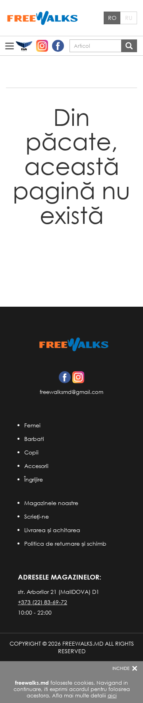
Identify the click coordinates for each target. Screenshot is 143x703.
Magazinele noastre (51, 503)
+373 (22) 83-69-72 (42, 602)
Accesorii (36, 466)
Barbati (34, 439)
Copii (31, 452)
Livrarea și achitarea (52, 530)
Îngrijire (33, 479)
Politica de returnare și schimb (65, 543)
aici (112, 695)
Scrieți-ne (36, 516)
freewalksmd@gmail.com (71, 392)
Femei (32, 425)
